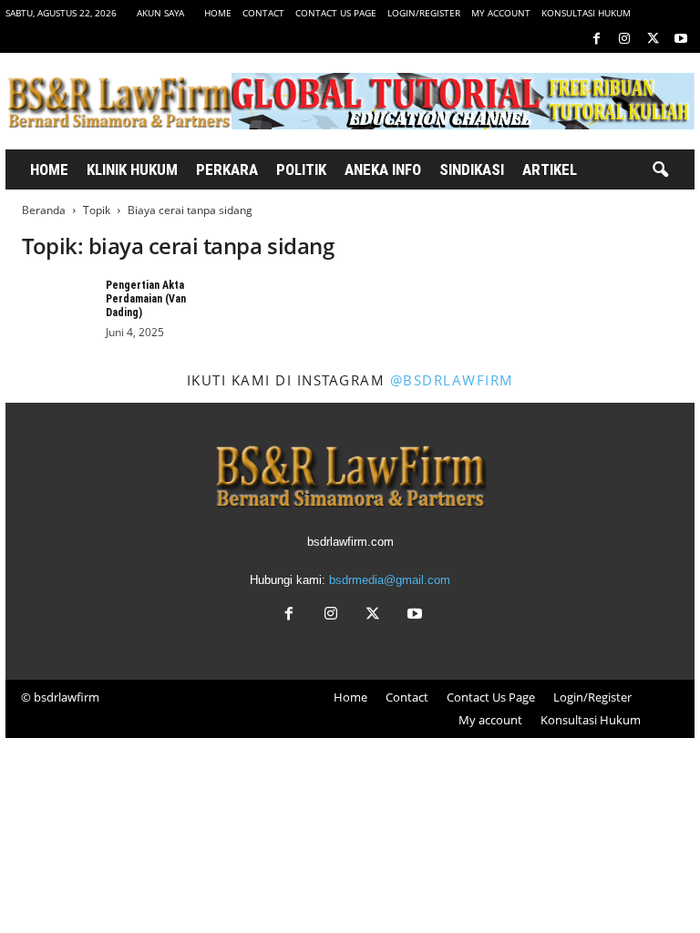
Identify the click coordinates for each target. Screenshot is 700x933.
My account (500, 12)
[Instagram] (624, 39)
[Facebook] (596, 39)
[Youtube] (681, 39)
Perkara (227, 169)
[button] (660, 170)
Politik (301, 169)
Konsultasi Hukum (586, 12)
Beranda (44, 210)
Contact (263, 12)
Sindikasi (471, 169)
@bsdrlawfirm (452, 380)
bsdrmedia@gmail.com (389, 580)
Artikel (549, 169)
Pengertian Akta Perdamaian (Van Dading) (146, 299)
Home (218, 12)
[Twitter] (653, 39)
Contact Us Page (335, 12)
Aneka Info (383, 169)
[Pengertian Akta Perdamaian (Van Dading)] (58, 306)
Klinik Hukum (132, 169)
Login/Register (423, 12)
